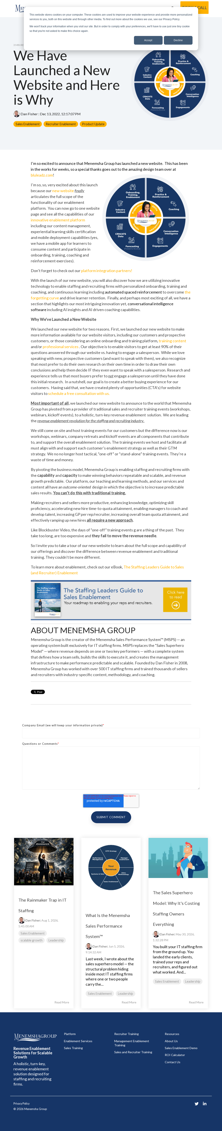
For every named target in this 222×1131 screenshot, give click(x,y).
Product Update (93, 124)
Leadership (56, 940)
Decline (178, 40)
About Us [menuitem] (171, 1041)
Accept (148, 40)
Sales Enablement (28, 124)
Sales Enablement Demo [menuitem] (181, 1048)
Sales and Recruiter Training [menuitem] (133, 1052)
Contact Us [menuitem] (172, 1062)
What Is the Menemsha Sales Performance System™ (108, 926)
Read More (61, 1002)
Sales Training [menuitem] (73, 1048)
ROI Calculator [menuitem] (175, 1055)
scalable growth (31, 940)
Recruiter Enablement (61, 124)
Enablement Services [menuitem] (78, 1041)
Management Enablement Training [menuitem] (132, 1043)
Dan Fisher (29, 114)
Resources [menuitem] (172, 1034)
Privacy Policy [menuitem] (21, 1103)
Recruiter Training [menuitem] (126, 1034)
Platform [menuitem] (70, 1034)
